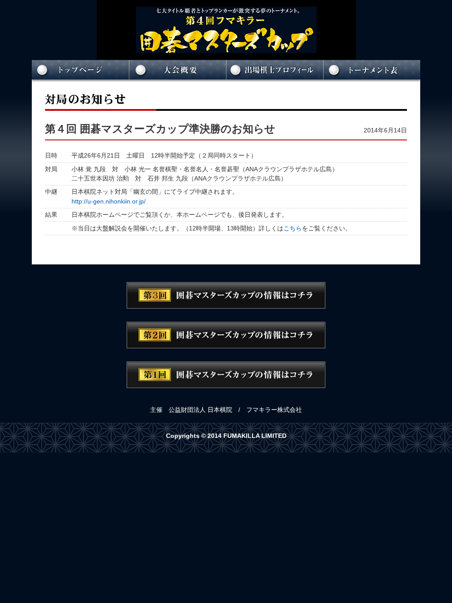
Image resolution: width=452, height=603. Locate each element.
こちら (292, 228)
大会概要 (177, 71)
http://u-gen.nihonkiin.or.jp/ (109, 201)
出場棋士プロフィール (274, 71)
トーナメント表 (371, 71)
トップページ (80, 71)
